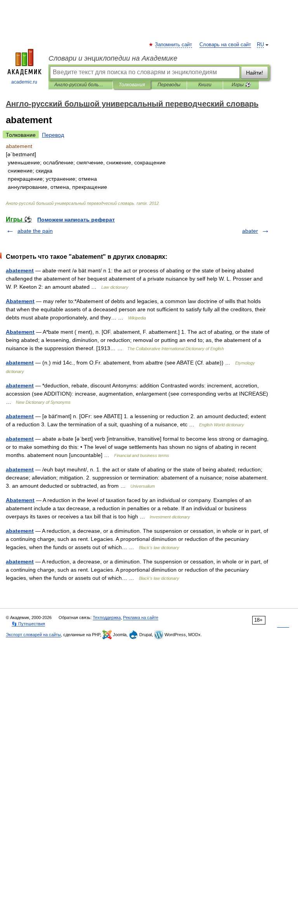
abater (250, 231)
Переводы (169, 84)
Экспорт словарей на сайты (33, 634)
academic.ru (24, 82)
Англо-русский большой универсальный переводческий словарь (80, 84)
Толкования (132, 84)
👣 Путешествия (28, 623)
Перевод (53, 135)
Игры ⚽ (241, 84)
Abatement (20, 301)
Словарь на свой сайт (225, 44)
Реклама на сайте (140, 617)
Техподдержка (107, 617)
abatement (20, 270)
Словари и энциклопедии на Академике (113, 58)
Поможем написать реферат (76, 219)
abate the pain (35, 231)
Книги (204, 84)
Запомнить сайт (174, 44)
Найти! (254, 73)
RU (260, 44)
